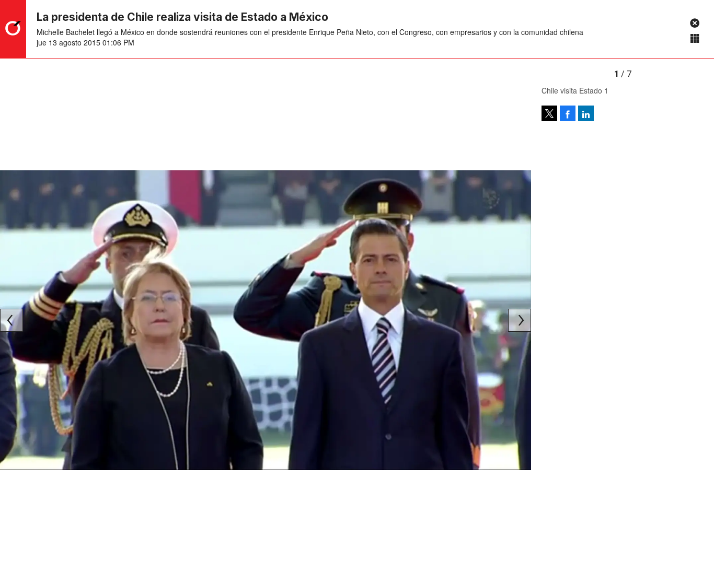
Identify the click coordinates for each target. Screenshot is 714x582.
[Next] (519, 320)
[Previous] (11, 320)
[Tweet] (549, 113)
